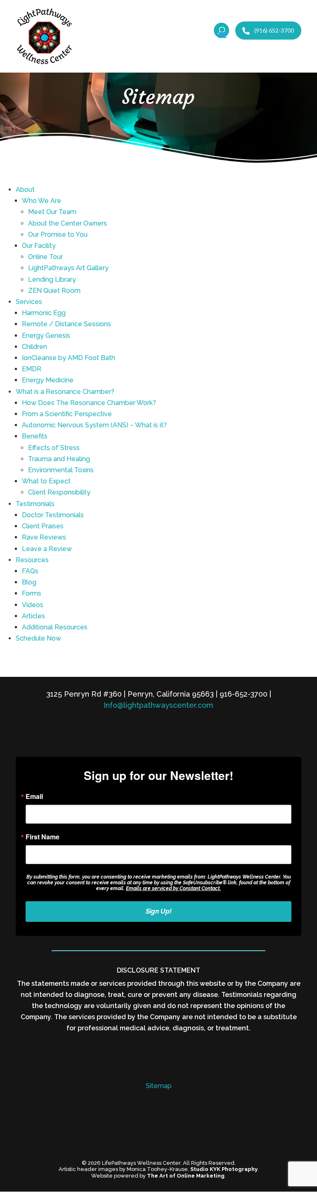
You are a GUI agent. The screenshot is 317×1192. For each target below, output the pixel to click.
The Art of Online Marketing (186, 1176)
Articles (33, 616)
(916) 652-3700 (273, 30)
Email (34, 796)
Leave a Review (47, 549)
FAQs (30, 571)
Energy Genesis (46, 335)
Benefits (34, 436)
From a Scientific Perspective (67, 414)
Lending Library (52, 279)
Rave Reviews (44, 537)
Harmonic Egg (44, 313)
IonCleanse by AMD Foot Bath (68, 358)
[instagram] (167, 1146)
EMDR (31, 369)
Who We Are (41, 201)
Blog (29, 582)
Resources (32, 560)
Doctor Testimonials (53, 515)
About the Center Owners (67, 223)
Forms (31, 593)
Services (29, 302)
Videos (32, 605)
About (25, 189)
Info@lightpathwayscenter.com (158, 705)
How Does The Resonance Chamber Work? (89, 403)
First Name (42, 837)
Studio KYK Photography (224, 1169)
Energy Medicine (47, 380)
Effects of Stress (54, 448)
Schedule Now (38, 638)
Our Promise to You (58, 234)
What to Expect (46, 481)
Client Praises (43, 526)
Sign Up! (159, 911)
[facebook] (149, 1146)
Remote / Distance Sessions (66, 324)
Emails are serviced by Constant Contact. (173, 888)
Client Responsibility (59, 492)
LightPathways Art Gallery (68, 268)
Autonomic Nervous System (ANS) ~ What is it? (94, 425)
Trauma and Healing (59, 459)
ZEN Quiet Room (54, 290)
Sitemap (159, 1086)
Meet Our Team (52, 212)
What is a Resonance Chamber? (65, 392)
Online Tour (45, 257)
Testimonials (35, 504)
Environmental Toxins (61, 470)
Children (34, 347)
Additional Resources (55, 627)
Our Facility (39, 246)
